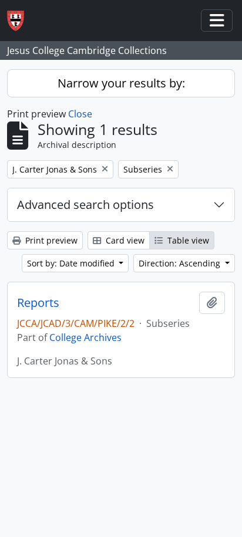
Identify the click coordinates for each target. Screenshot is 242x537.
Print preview (50, 240)
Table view (187, 240)
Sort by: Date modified (72, 263)
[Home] (20, 21)
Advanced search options (85, 204)
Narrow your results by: (121, 83)
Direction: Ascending (181, 263)
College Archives (85, 337)
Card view (123, 240)
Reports (38, 303)
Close (80, 113)
